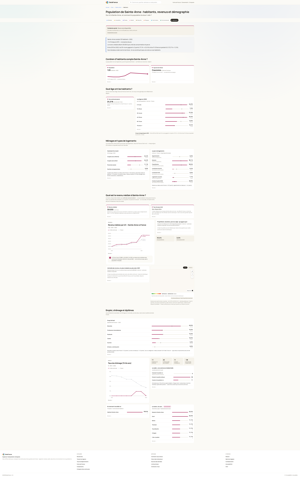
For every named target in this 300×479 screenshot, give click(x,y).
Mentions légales (230, 459)
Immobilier (118, 20)
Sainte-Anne (118, 7)
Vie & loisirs (155, 20)
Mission (227, 456)
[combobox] (146, 2)
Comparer (191, 2)
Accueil (107, 7)
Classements (184, 2)
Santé (132, 20)
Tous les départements (82, 461)
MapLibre (189, 290)
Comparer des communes (83, 469)
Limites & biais (155, 464)
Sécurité (139, 20)
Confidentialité (229, 461)
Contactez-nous (155, 466)
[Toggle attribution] (192, 291)
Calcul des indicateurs (157, 459)
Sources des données (156, 461)
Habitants (175, 20)
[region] (172, 280)
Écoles (125, 20)
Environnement (165, 20)
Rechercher (80, 456)
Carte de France (81, 464)
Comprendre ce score (112, 32)
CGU (227, 466)
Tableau (190, 267)
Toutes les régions (81, 459)
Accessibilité (229, 464)
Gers (112, 7)
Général (110, 20)
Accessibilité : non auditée (292, 475)
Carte (185, 267)
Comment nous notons (157, 456)
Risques (147, 20)
